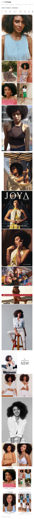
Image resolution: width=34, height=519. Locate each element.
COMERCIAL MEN (17, 4)
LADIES (3, 4)
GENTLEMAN (7, 4)
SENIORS (26, 4)
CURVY (22, 4)
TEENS (29, 4)
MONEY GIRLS (12, 4)
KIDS (32, 4)
